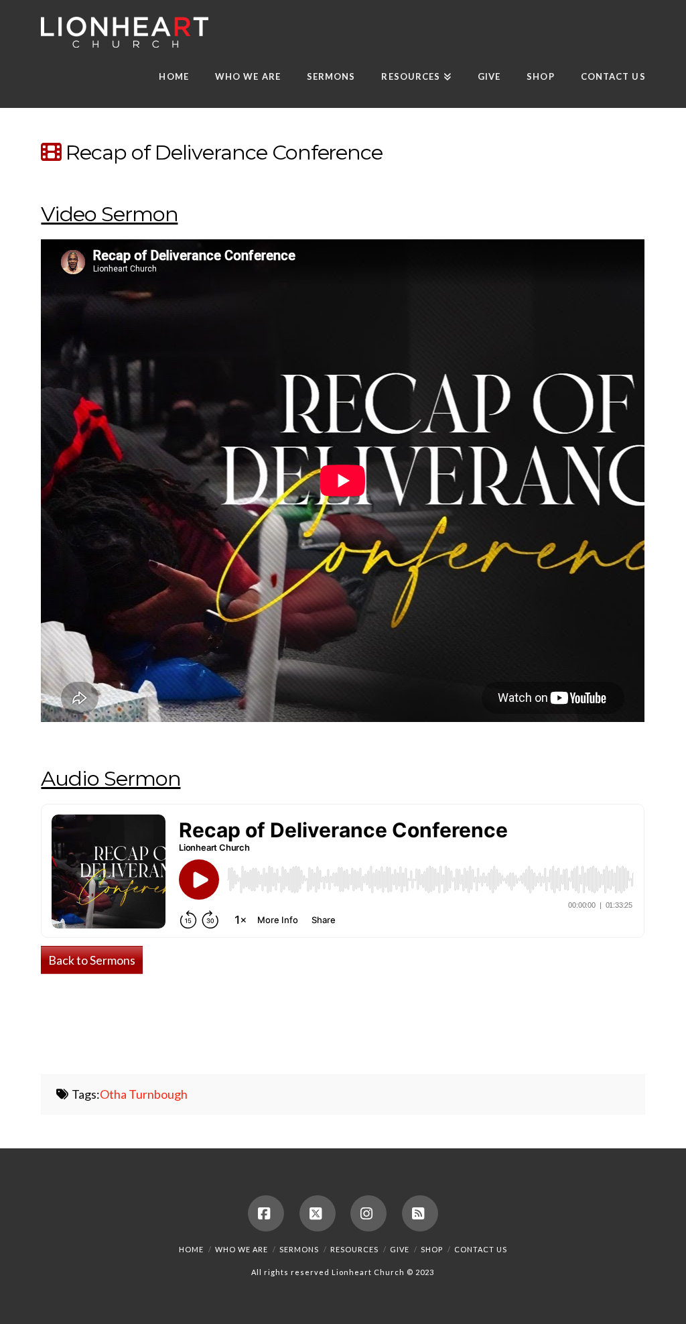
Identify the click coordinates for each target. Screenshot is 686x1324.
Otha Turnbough (144, 1094)
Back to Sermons (91, 960)
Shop (432, 1249)
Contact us (480, 1249)
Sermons (299, 1249)
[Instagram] (368, 1213)
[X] (317, 1213)
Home (191, 1249)
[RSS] (420, 1213)
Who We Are (241, 1249)
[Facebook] (266, 1213)
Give (399, 1249)
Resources (354, 1249)
